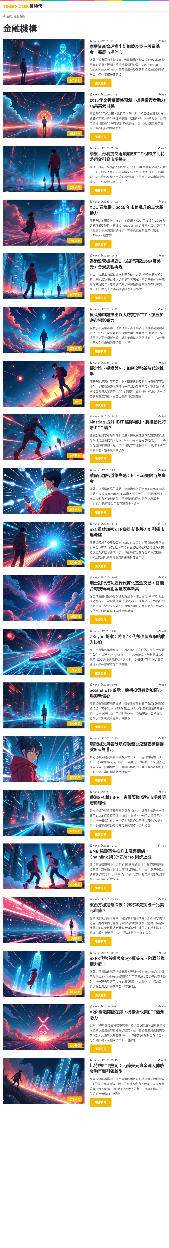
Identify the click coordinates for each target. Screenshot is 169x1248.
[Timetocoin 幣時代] (22, 6)
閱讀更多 (100, 83)
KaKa (96, 40)
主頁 (9, 16)
